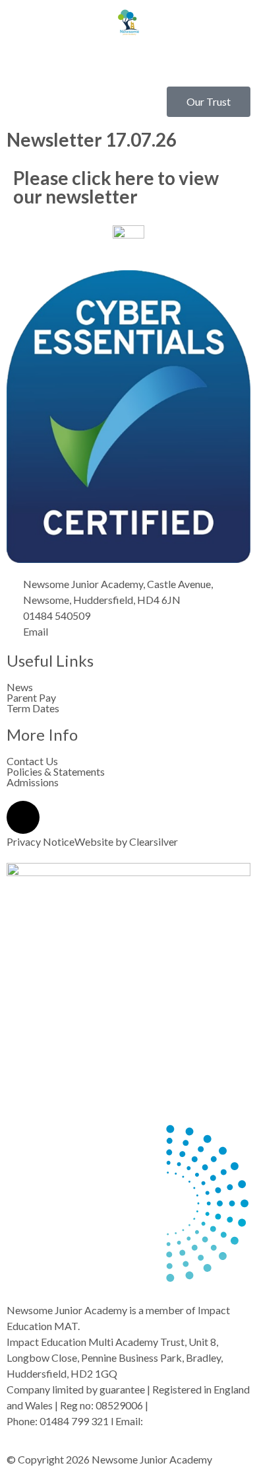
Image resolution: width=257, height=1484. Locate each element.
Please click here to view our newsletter (116, 187)
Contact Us (32, 761)
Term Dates (33, 708)
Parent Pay (31, 697)
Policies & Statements (56, 771)
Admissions (33, 782)
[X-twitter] (23, 817)
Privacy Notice (40, 841)
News (20, 687)
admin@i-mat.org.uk (190, 1421)
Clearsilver (153, 841)
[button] (128, 62)
